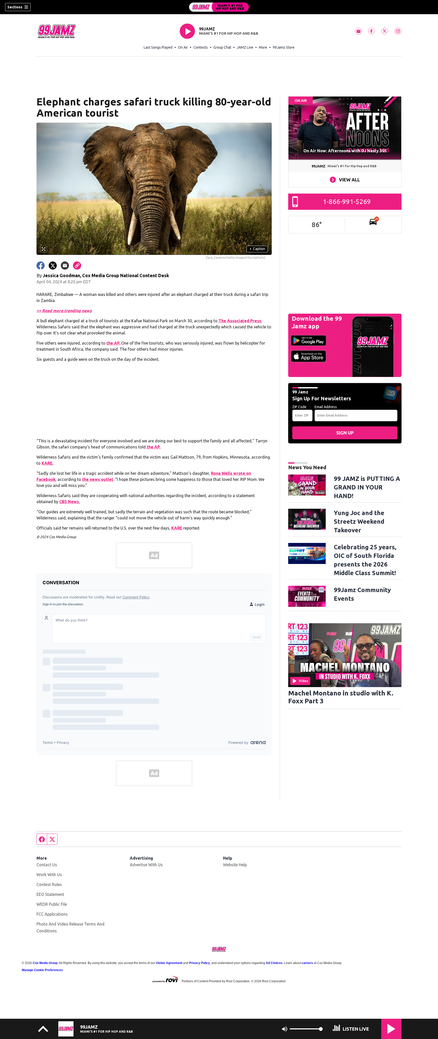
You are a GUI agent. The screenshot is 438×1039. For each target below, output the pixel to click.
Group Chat (222, 47)
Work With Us (49, 874)
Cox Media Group (45, 963)
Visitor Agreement (169, 963)
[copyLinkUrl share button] (77, 265)
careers (307, 963)
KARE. (47, 463)
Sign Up (345, 432)
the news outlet (97, 479)
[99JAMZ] (219, 7)
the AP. (113, 343)
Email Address (326, 407)
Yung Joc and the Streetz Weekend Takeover (359, 521)
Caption (257, 249)
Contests (200, 47)
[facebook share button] (40, 265)
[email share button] (65, 265)
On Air (183, 47)
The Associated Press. (239, 320)
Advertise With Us (146, 864)
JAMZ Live (245, 47)
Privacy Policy (199, 963)
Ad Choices (274, 963)
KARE (176, 528)
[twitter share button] (53, 265)
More (263, 47)
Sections (14, 7)
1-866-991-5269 (347, 201)
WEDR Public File (51, 904)
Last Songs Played (158, 47)
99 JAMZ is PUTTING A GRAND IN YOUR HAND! (367, 487)
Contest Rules (49, 884)
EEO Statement (50, 894)
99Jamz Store (284, 47)
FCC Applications (52, 914)
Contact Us (46, 864)
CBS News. (69, 501)
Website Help (235, 864)
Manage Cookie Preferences (42, 970)
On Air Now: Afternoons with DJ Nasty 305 (345, 150)
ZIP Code (299, 407)
